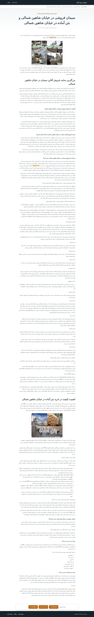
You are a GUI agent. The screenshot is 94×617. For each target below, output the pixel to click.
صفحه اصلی (14, 2)
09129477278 (52, 37)
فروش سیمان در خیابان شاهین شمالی (66, 588)
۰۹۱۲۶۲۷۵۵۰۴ (33, 607)
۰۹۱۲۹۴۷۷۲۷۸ (53, 607)
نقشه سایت (9, 614)
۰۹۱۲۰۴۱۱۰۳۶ (43, 607)
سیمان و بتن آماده (81, 2)
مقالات (8, 2)
